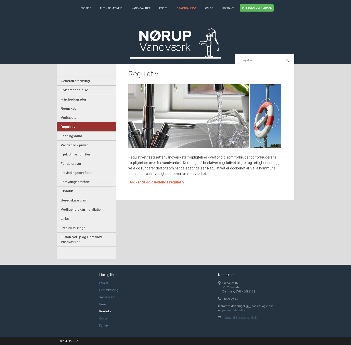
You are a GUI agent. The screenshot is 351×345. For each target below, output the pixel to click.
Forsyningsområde (75, 182)
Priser (163, 8)
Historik (67, 191)
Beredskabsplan (73, 200)
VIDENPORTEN (70, 341)
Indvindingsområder (76, 173)
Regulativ (68, 127)
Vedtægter (69, 118)
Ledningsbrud (71, 136)
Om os (209, 8)
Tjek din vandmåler (75, 154)
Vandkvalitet (141, 8)
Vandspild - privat (74, 145)
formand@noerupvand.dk (240, 317)
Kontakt (228, 8)
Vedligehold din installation (82, 209)
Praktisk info (186, 8)
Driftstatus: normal (257, 7)
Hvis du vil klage (73, 228)
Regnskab (68, 108)
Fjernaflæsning (111, 8)
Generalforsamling (75, 81)
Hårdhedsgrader (73, 99)
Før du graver (71, 164)
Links (65, 218)
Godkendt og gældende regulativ (156, 182)
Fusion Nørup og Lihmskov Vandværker (81, 239)
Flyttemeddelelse (74, 90)
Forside (86, 8)
